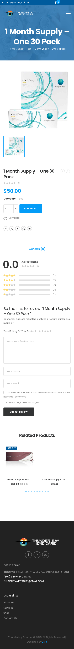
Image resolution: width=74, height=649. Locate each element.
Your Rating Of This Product (20, 331)
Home (12, 48)
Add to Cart (31, 208)
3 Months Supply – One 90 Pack (23, 479)
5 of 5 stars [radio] (50, 331)
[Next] (68, 171)
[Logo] (19, 13)
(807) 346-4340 (13, 576)
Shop (21, 48)
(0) (18, 183)
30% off (12, 448)
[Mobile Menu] (68, 13)
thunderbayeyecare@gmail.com (23, 581)
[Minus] (6, 209)
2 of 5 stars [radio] (42, 331)
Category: (9, 198)
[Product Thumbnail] (37, 100)
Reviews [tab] (37, 249)
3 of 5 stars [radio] (45, 331)
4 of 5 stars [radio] (47, 331)
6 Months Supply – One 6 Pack (58, 479)
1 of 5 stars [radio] (40, 331)
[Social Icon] (5, 228)
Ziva (44, 641)
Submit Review (18, 412)
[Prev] (62, 171)
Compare (13, 218)
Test (28, 48)
